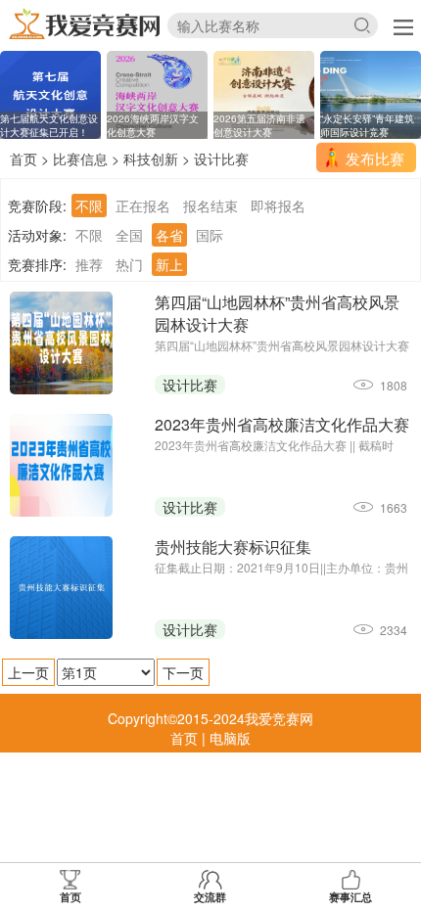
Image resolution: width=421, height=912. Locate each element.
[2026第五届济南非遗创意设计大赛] (263, 93)
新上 (169, 264)
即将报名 (278, 205)
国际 (209, 235)
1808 (393, 385)
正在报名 (143, 205)
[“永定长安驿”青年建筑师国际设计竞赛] (370, 93)
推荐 (89, 264)
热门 (129, 264)
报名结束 (210, 205)
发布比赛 (375, 158)
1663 (393, 507)
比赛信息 (80, 158)
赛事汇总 (350, 896)
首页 (23, 158)
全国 (129, 235)
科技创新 (150, 158)
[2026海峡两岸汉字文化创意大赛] (157, 93)
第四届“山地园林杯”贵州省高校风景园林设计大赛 (277, 313)
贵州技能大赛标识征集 (233, 546)
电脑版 (230, 738)
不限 (89, 205)
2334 (393, 629)
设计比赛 (221, 158)
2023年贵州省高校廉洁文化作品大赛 (282, 424)
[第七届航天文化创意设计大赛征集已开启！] (50, 93)
